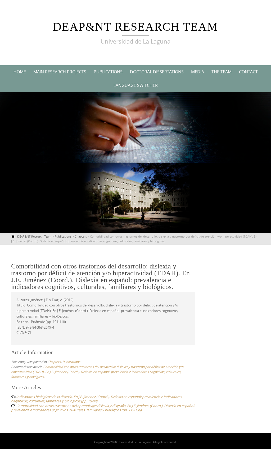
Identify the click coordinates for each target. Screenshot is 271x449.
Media (197, 72)
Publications (108, 72)
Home (19, 72)
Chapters (54, 362)
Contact (248, 72)
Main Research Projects (59, 72)
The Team (221, 72)
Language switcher (136, 85)
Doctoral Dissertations (157, 72)
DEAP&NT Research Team (135, 26)
